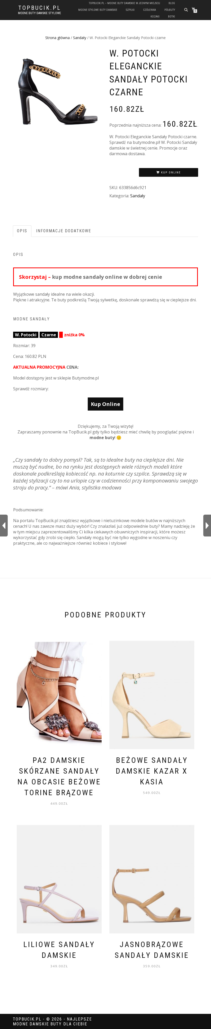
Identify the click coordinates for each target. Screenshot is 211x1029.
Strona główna (57, 37)
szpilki (130, 10)
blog (172, 3)
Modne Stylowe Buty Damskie (97, 10)
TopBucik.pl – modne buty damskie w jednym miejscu (124, 3)
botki (171, 16)
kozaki (155, 16)
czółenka (149, 10)
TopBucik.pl (39, 8)
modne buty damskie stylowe (39, 13)
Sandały (79, 37)
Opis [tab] (22, 230)
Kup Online (171, 172)
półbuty (169, 10)
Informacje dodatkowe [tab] (63, 230)
